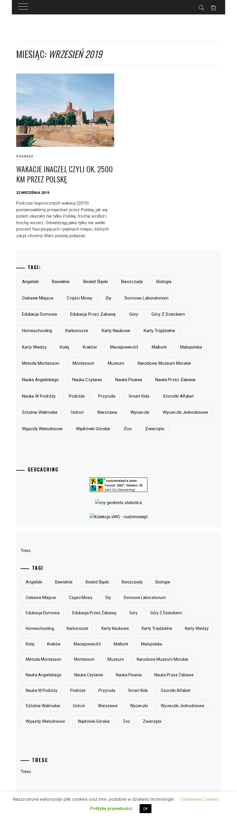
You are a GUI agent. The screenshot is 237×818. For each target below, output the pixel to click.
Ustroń (77, 412)
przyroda (106, 396)
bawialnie (61, 281)
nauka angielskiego (40, 379)
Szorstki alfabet (178, 396)
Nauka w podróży (38, 396)
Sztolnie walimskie (40, 412)
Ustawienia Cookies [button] (200, 799)
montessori (83, 363)
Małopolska (191, 347)
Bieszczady (132, 281)
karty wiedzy (34, 347)
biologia (163, 281)
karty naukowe (116, 330)
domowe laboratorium (147, 298)
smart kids (139, 396)
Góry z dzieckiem (168, 314)
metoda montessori (40, 363)
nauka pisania (128, 379)
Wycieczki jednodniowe (185, 412)
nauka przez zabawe (175, 379)
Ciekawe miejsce (37, 298)
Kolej (64, 347)
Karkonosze (76, 330)
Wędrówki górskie (93, 428)
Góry (133, 314)
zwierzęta (154, 428)
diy (108, 298)
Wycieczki (139, 412)
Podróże (24, 156)
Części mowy (79, 298)
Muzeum (116, 363)
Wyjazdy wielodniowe (42, 428)
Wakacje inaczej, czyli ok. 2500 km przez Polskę (64, 174)
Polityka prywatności (111, 808)
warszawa (107, 412)
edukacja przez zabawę (93, 314)
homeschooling (37, 330)
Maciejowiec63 (124, 347)
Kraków (90, 347)
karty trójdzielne (159, 330)
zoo (128, 428)
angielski (30, 281)
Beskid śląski (95, 281)
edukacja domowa (39, 314)
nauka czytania (87, 379)
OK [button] (145, 808)
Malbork (159, 347)
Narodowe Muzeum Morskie (164, 363)
